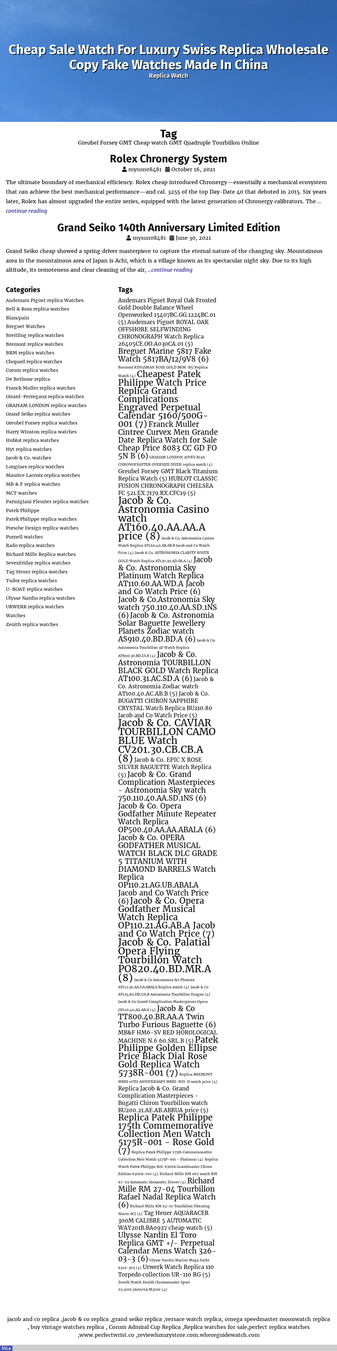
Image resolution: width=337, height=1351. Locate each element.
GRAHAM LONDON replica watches (46, 405)
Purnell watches (24, 537)
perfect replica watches (279, 1327)
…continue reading (169, 269)
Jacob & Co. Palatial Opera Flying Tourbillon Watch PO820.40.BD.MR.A (164, 960)
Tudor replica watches (31, 581)
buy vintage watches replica (67, 1327)
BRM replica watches (30, 353)
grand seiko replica (137, 1319)
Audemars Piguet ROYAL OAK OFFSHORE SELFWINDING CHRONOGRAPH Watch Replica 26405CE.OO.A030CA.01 (163, 333)
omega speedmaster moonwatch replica (277, 1319)
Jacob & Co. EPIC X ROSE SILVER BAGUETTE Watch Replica (164, 768)
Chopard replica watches (34, 362)
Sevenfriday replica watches (38, 563)
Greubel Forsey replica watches (41, 423)
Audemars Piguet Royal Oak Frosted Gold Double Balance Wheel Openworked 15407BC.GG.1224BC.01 (167, 311)
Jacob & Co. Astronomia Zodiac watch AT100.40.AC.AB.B (166, 686)
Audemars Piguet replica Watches (45, 300)
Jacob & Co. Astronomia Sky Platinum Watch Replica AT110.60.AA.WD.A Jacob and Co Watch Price (165, 575)
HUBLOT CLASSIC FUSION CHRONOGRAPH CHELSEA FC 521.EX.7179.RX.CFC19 (167, 486)
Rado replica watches (30, 545)
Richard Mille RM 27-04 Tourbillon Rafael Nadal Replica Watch (167, 1192)
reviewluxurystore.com (168, 1335)
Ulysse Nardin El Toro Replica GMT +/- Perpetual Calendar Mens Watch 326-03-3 (167, 1247)
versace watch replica (193, 1319)
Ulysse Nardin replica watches (40, 598)
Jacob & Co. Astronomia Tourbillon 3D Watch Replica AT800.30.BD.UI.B (167, 648)
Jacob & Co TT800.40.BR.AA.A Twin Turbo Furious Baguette (167, 1016)
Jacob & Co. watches (28, 458)
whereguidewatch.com (230, 1335)
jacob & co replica (86, 1319)
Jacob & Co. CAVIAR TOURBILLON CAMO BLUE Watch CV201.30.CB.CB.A (167, 740)
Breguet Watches (25, 326)
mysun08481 (145, 169)
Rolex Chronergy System (168, 158)
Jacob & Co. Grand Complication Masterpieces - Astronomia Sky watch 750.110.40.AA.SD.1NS (166, 786)
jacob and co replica (33, 1319)
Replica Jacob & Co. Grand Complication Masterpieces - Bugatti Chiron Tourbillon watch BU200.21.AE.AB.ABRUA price (163, 1099)
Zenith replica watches (32, 624)
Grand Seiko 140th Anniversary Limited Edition (168, 227)
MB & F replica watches (33, 484)
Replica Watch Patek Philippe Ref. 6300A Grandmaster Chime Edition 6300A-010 (168, 1166)
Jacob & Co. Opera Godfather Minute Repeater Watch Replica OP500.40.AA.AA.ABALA (167, 818)
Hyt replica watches (29, 449)
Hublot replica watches (32, 440)
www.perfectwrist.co (106, 1335)
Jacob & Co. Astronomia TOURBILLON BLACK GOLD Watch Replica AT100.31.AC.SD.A (168, 666)
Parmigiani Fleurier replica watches (47, 502)
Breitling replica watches (35, 335)
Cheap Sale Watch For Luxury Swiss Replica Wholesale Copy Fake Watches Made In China (168, 57)
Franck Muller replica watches (40, 388)
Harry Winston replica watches (41, 432)
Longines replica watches (35, 467)
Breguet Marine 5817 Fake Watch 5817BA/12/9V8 (164, 355)
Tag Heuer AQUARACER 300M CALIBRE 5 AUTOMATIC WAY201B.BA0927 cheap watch (165, 1220)
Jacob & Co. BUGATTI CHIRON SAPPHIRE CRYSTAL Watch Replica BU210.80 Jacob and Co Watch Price (165, 704)
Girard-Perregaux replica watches (45, 397)
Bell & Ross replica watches (37, 309)
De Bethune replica (28, 379)
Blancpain (17, 318)
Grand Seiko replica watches (38, 414)
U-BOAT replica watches (34, 589)
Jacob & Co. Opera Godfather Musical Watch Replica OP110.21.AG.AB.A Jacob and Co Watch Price (166, 917)
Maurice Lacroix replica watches (43, 475)
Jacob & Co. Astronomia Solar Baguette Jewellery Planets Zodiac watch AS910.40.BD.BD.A (166, 627)
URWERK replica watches (35, 607)
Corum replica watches (32, 370)
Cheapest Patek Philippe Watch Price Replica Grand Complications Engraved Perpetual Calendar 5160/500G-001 (163, 399)
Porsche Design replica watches (42, 528)
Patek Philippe (22, 510)
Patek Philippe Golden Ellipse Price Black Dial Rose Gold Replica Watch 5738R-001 (168, 1056)
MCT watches (21, 493)
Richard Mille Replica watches (41, 554)
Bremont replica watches (34, 344)
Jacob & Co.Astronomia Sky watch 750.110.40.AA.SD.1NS (167, 607)
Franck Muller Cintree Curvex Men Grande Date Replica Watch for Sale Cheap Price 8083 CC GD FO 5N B (168, 440)
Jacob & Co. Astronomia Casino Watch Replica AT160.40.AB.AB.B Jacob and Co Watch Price (166, 545)
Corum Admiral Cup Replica (145, 1327)
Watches (15, 616)
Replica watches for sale (215, 1327)
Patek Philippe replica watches (41, 519)
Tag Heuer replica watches (36, 572)
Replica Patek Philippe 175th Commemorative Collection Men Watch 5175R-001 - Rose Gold (166, 1134)
